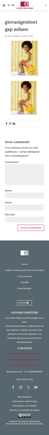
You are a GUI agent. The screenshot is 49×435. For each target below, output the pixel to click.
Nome (8, 190)
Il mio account (24, 276)
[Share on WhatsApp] (10, 123)
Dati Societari (24, 397)
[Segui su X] (28, 387)
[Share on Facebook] (6, 123)
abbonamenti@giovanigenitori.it (24, 353)
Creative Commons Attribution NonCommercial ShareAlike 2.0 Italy (24, 422)
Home (24, 264)
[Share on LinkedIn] (14, 123)
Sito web (10, 214)
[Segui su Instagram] (20, 387)
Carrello (25, 282)
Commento (12, 162)
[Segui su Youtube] (36, 387)
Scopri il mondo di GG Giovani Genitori (24, 270)
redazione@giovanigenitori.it (24, 359)
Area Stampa (24, 288)
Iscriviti (22, 303)
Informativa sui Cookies (24, 406)
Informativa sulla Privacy (24, 401)
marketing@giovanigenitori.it (24, 365)
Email (8, 202)
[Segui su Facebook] (13, 387)
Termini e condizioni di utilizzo (24, 410)
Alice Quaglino (14, 36)
